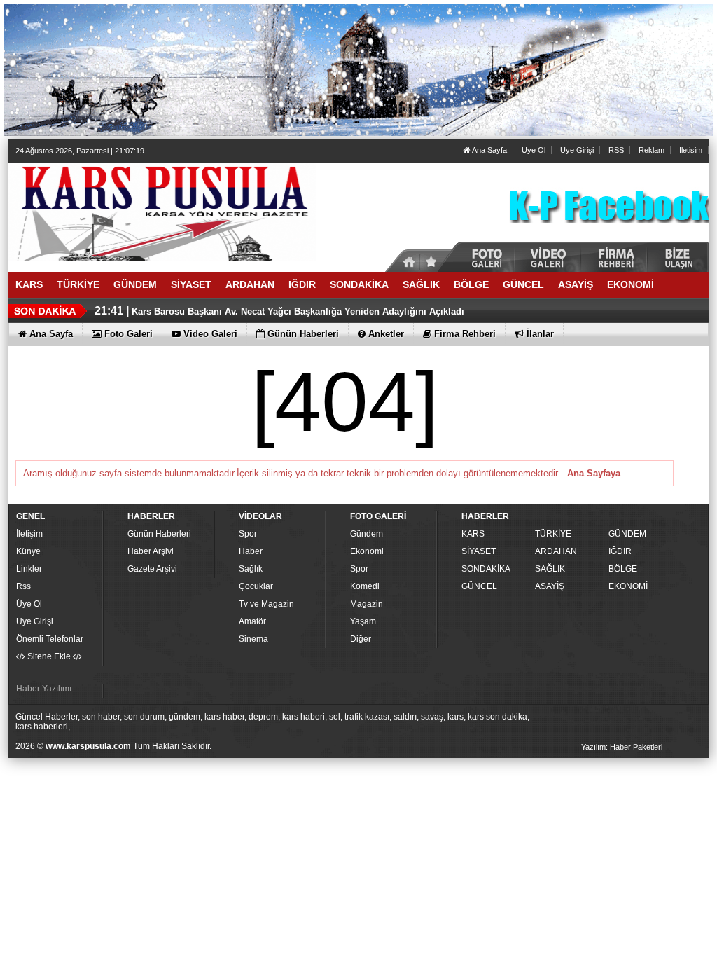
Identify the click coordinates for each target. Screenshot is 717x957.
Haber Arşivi (150, 551)
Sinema (253, 639)
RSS (616, 150)
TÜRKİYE (553, 534)
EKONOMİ (628, 586)
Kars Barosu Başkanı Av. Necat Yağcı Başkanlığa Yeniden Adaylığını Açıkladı (298, 311)
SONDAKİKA (485, 569)
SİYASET (478, 551)
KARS (473, 534)
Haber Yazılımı (43, 689)
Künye (28, 551)
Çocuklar (256, 586)
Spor (248, 534)
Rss (23, 586)
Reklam (651, 150)
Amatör (252, 621)
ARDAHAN (556, 551)
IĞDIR (620, 551)
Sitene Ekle (49, 656)
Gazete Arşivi (152, 569)
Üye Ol (533, 150)
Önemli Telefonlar (49, 639)
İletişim (29, 534)
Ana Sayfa (489, 150)
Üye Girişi (577, 150)
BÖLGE (622, 569)
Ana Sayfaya (593, 473)
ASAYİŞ (549, 586)
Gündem (366, 534)
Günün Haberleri (159, 534)
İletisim (690, 150)
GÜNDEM (627, 534)
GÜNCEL (479, 586)
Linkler (29, 569)
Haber (251, 551)
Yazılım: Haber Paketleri (621, 747)
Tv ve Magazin (266, 604)
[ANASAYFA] (162, 211)
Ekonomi (367, 551)
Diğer (360, 639)
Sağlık (251, 569)
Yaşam (363, 621)
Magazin (366, 604)
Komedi (365, 586)
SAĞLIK (550, 569)
